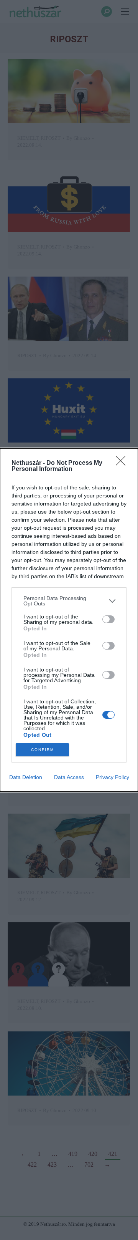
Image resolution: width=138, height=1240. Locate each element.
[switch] (108, 619)
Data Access (69, 777)
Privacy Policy (112, 777)
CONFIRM (42, 750)
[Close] (123, 463)
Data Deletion (25, 777)
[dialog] (69, 620)
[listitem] (69, 600)
